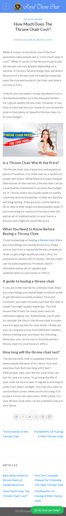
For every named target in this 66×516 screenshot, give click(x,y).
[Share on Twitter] (30, 417)
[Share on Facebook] (23, 417)
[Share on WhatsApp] (16, 417)
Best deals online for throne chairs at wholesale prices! (15, 480)
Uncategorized (33, 19)
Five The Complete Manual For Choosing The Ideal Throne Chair (48, 480)
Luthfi (48, 40)
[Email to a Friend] (36, 417)
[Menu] (6, 6)
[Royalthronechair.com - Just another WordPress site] (36, 6)
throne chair (47, 240)
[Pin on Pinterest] (43, 417)
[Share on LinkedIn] (50, 417)
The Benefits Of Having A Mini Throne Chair (48, 495)
